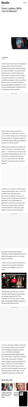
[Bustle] (5, 2)
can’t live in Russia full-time (11, 154)
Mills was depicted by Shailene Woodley (12, 301)
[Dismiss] (25, 393)
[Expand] (20, 393)
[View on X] (14, 176)
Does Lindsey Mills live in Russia (10, 85)
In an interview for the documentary (11, 251)
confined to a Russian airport (14, 350)
